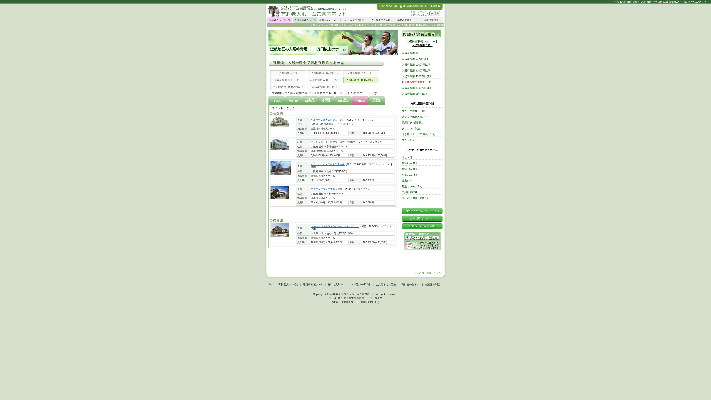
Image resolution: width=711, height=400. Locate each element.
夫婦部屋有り (409, 192)
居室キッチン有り (412, 186)
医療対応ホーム (422, 226)
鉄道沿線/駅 (422, 218)
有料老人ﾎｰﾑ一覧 (288, 284)
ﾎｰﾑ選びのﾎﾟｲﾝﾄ (361, 284)
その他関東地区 (310, 100)
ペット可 (407, 157)
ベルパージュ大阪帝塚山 (324, 119)
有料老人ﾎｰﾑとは (337, 284)
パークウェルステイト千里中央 (328, 164)
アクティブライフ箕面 (323, 189)
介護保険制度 (431, 20)
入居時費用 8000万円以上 (288, 87)
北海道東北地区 (327, 100)
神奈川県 (293, 101)
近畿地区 (360, 101)
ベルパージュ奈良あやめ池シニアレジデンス (335, 226)
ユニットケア (409, 140)
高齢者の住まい (405, 20)
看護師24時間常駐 (412, 122)
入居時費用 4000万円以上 (325, 80)
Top (271, 284)
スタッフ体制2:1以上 (414, 117)
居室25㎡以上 (410, 163)
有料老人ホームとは (330, 20)
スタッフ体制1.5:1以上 (415, 111)
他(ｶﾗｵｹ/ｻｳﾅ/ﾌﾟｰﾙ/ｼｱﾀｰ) (415, 198)
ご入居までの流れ (380, 20)
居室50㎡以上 (410, 169)
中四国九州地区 (377, 100)
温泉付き (407, 180)
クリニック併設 (411, 128)
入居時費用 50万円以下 (324, 73)
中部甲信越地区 (344, 100)
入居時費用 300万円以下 (288, 80)
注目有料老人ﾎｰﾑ (312, 284)
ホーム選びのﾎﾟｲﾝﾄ (355, 20)
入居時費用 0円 (288, 73)
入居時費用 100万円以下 (361, 73)
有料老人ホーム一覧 (280, 20)
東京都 (277, 101)
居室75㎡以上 (410, 175)
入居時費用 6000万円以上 (361, 80)
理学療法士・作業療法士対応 (418, 134)
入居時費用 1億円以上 (324, 87)
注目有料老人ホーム (305, 20)
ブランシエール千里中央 (324, 142)
